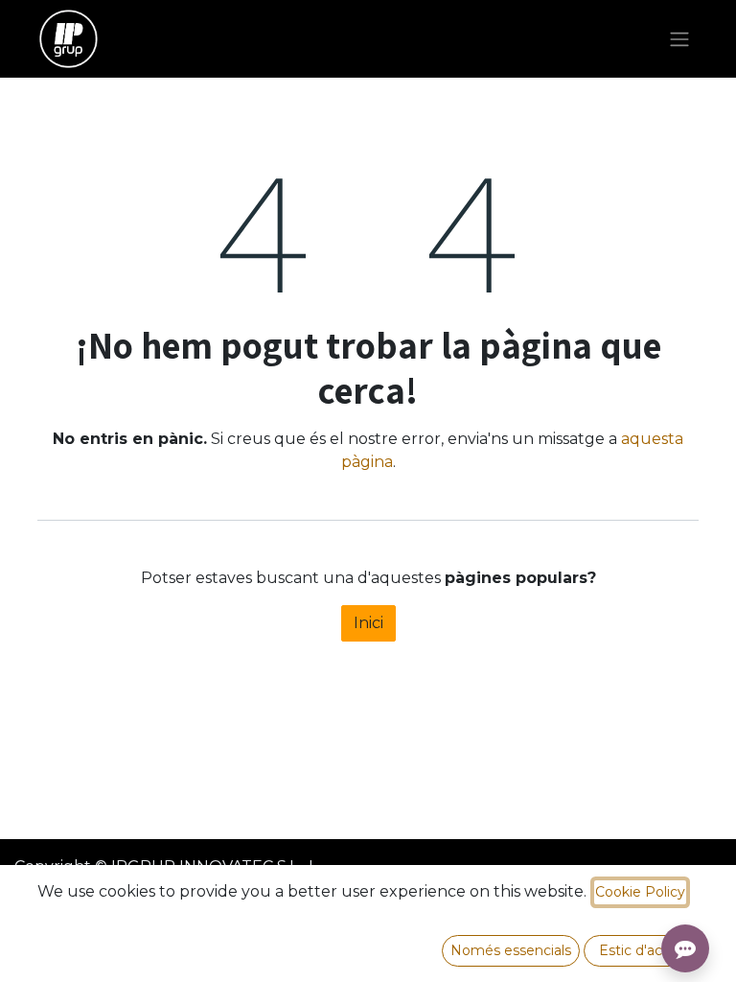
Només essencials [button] (510, 950)
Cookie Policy (640, 891)
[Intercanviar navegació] (679, 38)
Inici (368, 623)
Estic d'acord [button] (641, 950)
